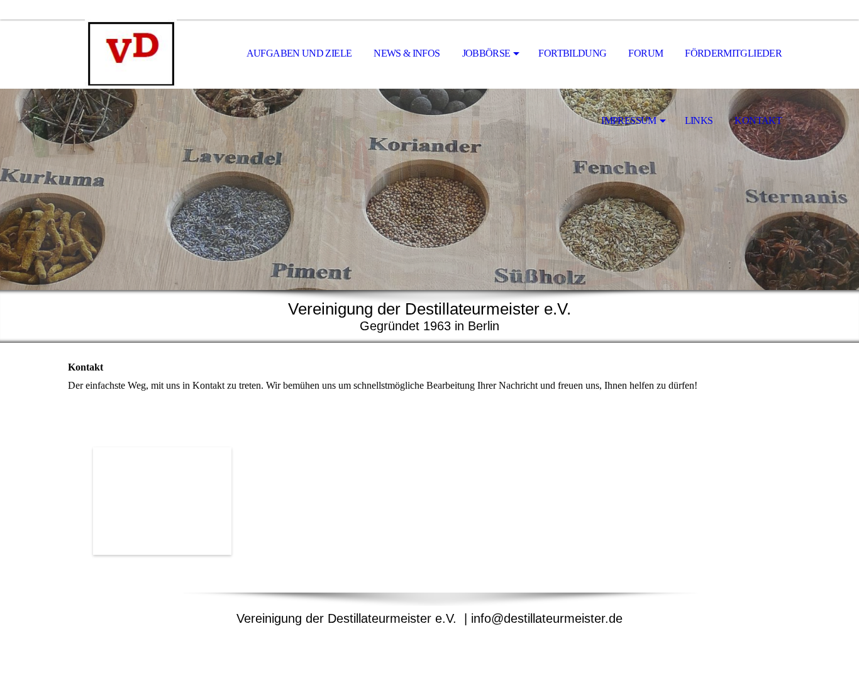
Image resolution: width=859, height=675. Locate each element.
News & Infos (407, 53)
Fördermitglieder (733, 53)
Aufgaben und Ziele (299, 53)
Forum (645, 53)
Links (699, 120)
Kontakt (758, 120)
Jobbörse (486, 53)
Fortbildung (572, 53)
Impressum (628, 120)
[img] (131, 54)
